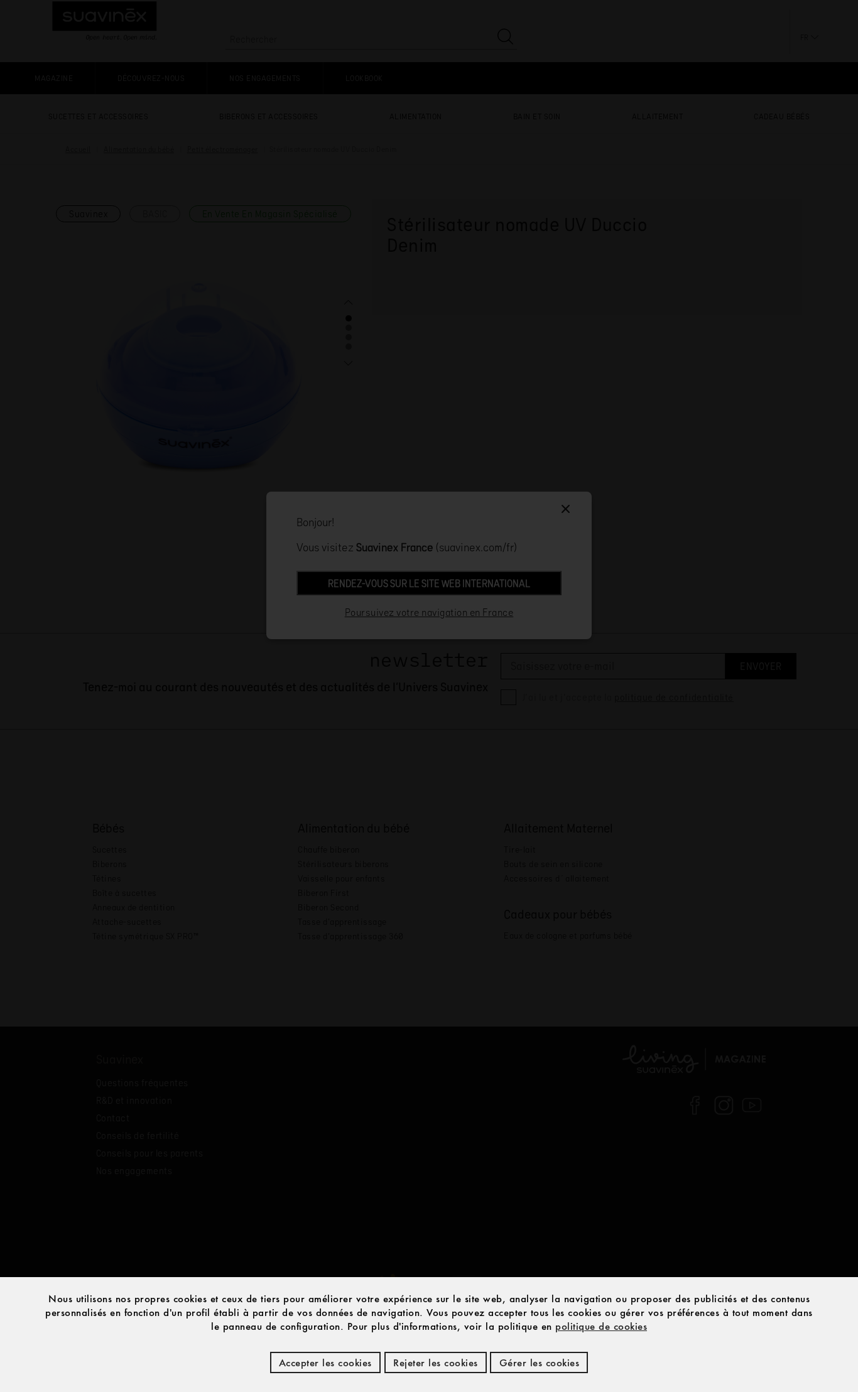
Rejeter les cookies (435, 1362)
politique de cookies (601, 1326)
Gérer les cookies (539, 1362)
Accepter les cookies (325, 1362)
